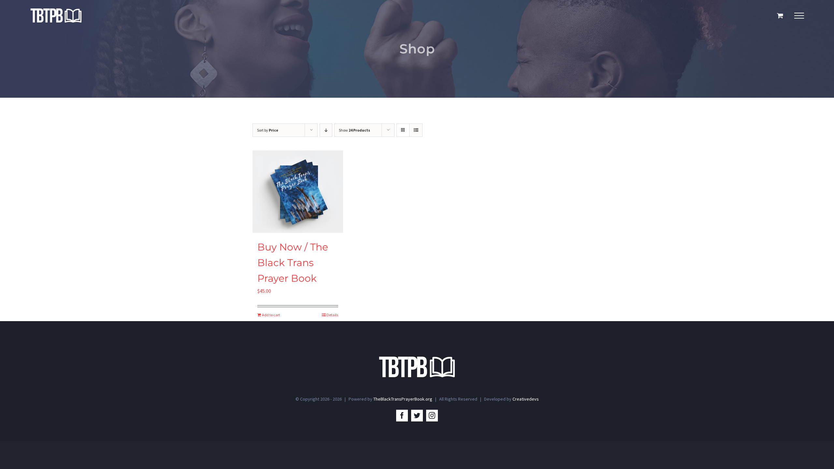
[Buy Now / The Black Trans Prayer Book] (297, 191)
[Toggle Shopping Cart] (780, 15)
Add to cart (271, 314)
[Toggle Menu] (799, 16)
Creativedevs (525, 399)
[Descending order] (326, 130)
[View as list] (416, 130)
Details (332, 314)
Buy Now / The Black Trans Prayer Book (292, 262)
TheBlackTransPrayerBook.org (402, 399)
